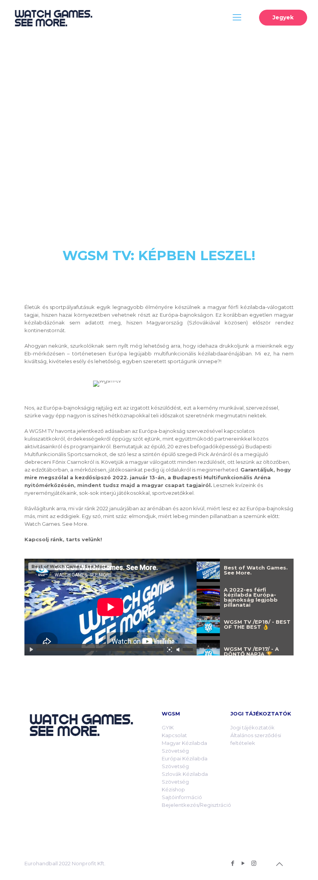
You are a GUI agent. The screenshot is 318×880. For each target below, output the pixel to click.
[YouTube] (243, 863)
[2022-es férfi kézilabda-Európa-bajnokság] (53, 17)
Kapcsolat (174, 735)
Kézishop (173, 789)
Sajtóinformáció (182, 797)
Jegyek (283, 17)
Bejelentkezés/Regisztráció (196, 805)
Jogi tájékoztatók (252, 727)
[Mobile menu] (237, 17)
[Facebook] (233, 863)
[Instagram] (254, 863)
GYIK (168, 727)
